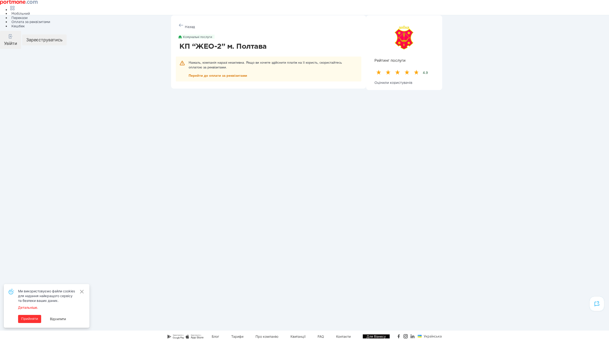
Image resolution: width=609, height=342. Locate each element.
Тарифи (237, 336)
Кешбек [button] (18, 26)
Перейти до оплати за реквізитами (218, 75)
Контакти (343, 336)
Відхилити (58, 319)
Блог (215, 336)
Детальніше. (28, 307)
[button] (10, 40)
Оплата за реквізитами (30, 22)
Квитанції (297, 336)
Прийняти (29, 319)
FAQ (321, 336)
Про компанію (266, 336)
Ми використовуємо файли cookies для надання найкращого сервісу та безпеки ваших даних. (46, 296)
